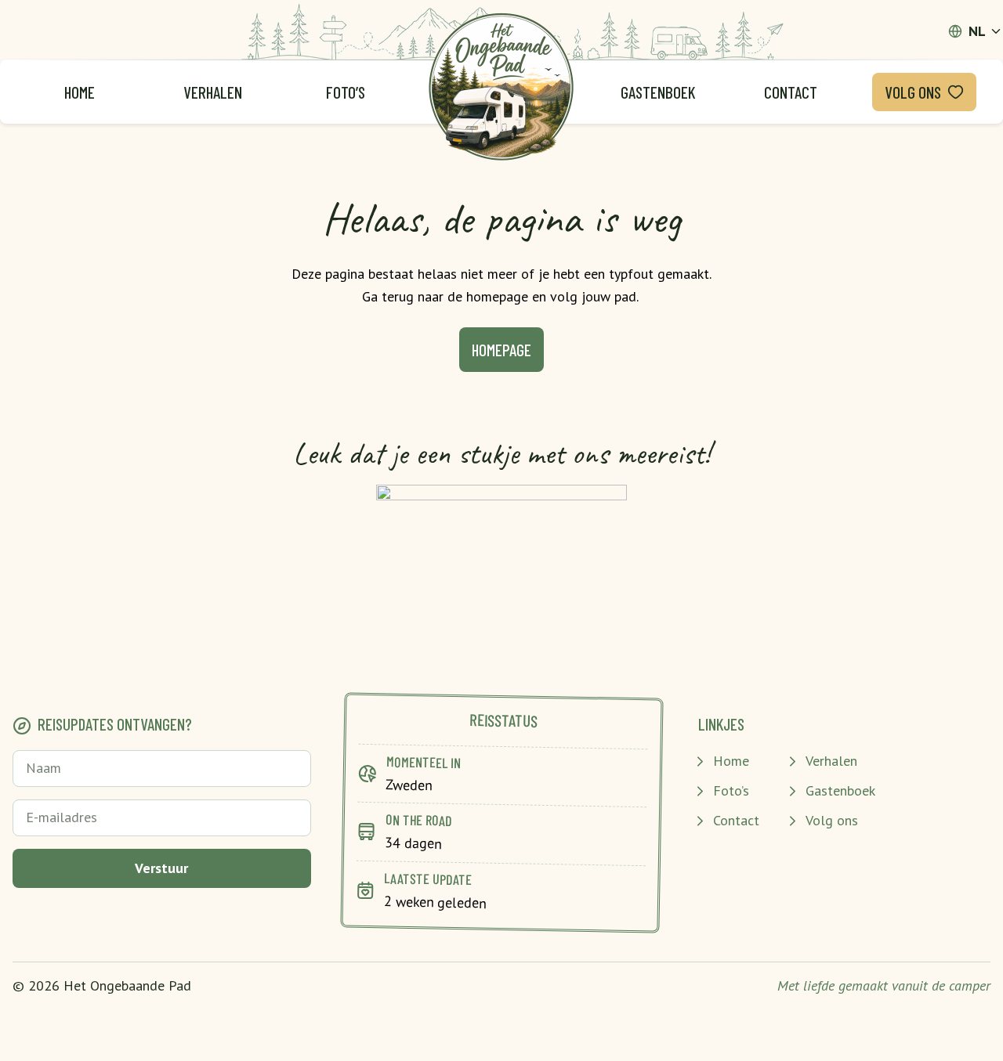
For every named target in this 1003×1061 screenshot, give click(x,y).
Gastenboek (658, 92)
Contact (790, 92)
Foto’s (345, 92)
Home (79, 92)
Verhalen (212, 92)
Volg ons (913, 92)
